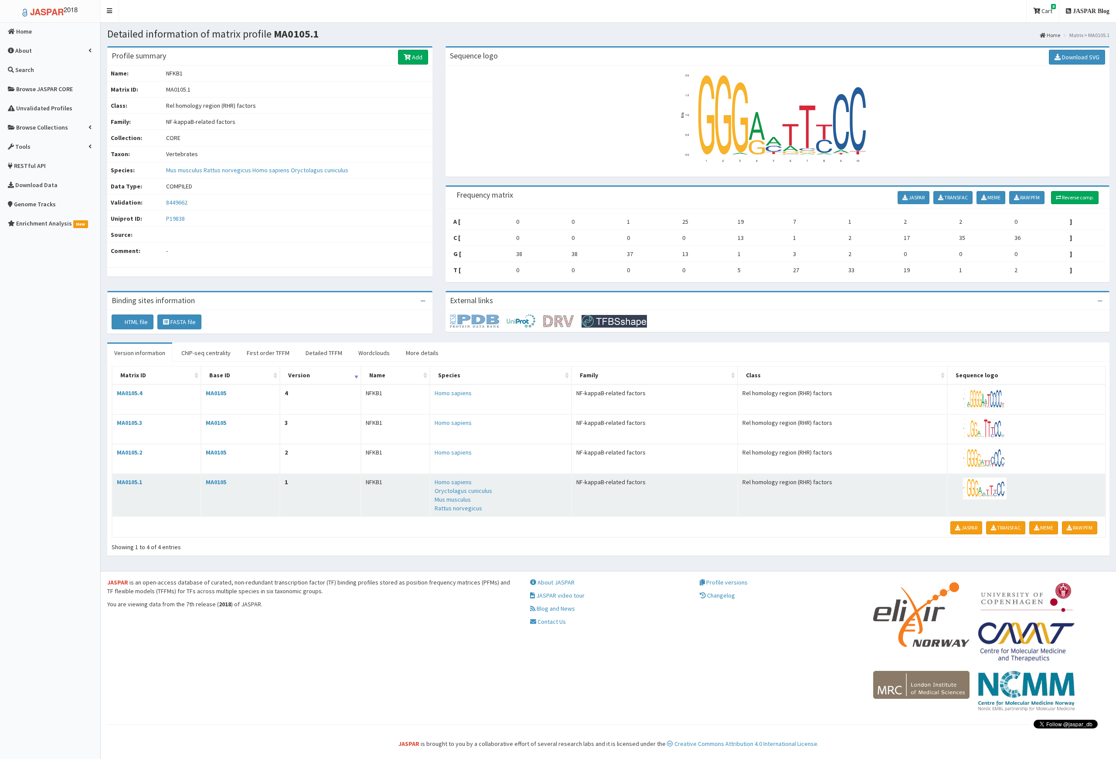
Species (449, 375)
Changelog (720, 595)
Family (589, 375)
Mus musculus (185, 170)
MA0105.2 (129, 452)
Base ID (219, 375)
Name (377, 375)
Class (753, 375)
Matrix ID (133, 375)
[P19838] (478, 321)
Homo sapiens (271, 170)
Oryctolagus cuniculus (319, 170)
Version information (139, 353)
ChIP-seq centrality (206, 353)
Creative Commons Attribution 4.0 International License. (746, 744)
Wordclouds (374, 353)
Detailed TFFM (324, 353)
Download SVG (1080, 57)
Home (1053, 35)
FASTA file (182, 322)
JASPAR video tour (560, 595)
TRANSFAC (955, 197)
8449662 (176, 202)
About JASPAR (555, 582)
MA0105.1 (129, 482)
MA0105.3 (129, 423)
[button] (109, 11)
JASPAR (916, 197)
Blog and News (555, 608)
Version (299, 375)
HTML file (135, 322)
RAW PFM (1029, 197)
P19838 (176, 218)
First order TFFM (268, 353)
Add (416, 57)
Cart (1047, 9)
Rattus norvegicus (228, 170)
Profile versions (726, 582)
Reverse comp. (1077, 197)
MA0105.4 (129, 393)
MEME (993, 197)
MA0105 (216, 393)
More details (422, 353)
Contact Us (551, 622)
